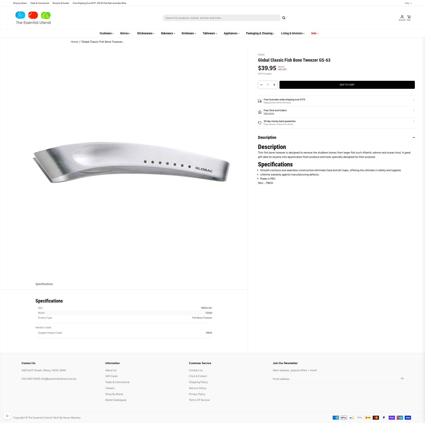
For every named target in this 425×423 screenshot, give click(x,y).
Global (209, 312)
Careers (110, 388)
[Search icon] (284, 17)
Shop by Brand (20, 3)
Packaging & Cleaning (259, 33)
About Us (110, 370)
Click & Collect (198, 376)
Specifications (44, 284)
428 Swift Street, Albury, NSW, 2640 (44, 370)
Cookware (106, 33)
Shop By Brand (114, 394)
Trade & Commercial (39, 3)
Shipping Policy (198, 382)
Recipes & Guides (61, 3)
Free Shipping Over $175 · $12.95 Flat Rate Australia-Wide (99, 3)
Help (407, 3)
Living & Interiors (292, 33)
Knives (124, 33)
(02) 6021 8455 (31, 378)
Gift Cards (111, 376)
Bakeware (167, 33)
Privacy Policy (197, 394)
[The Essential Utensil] (32, 17)
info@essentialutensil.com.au (58, 378)
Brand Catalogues (115, 400)
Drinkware (188, 33)
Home (74, 41)
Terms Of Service (199, 400)
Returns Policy (197, 388)
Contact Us (196, 370)
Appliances (231, 33)
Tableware (209, 33)
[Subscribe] (402, 379)
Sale (314, 33)
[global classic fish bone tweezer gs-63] (131, 162)
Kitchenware (145, 33)
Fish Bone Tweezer (202, 317)
